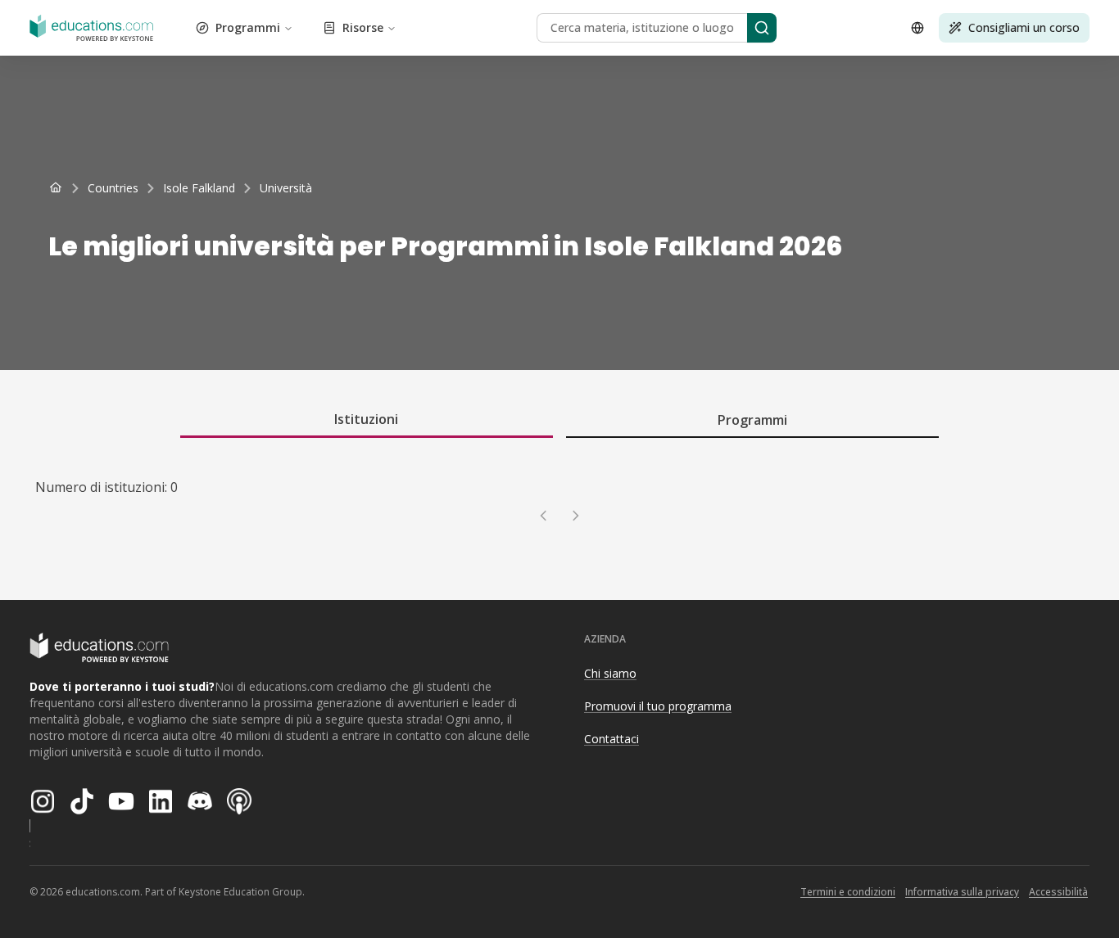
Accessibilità (1058, 892)
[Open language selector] (917, 28)
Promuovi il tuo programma (658, 706)
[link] (286, 188)
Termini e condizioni (847, 892)
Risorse (362, 27)
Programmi (247, 27)
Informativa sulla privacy (962, 892)
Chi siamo (610, 673)
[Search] (762, 28)
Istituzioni (366, 419)
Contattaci (611, 738)
